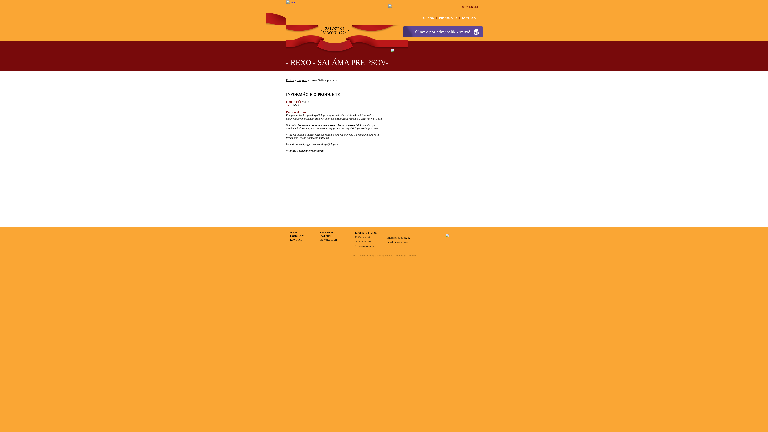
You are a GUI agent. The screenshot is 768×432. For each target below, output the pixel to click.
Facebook (326, 232)
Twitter (326, 236)
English (473, 6)
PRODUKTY (449, 17)
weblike (412, 255)
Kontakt (296, 239)
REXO (290, 80)
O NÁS (429, 17)
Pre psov (302, 80)
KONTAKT (470, 17)
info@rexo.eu (401, 242)
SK (463, 6)
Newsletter (328, 239)
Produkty (297, 236)
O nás (293, 232)
